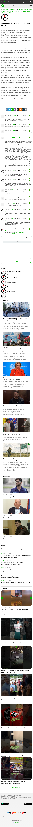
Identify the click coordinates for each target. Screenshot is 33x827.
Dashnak (14, 115)
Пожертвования (28, 801)
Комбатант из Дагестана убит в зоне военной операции (14, 570)
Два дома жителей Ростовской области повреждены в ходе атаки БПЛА (12, 563)
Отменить (16, 261)
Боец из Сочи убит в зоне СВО (12, 434)
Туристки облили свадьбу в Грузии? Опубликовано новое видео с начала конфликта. (15, 699)
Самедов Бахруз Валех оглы (11, 497)
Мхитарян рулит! (11, 291)
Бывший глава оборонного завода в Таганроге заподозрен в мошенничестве (15, 576)
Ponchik (13, 189)
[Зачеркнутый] (13, 242)
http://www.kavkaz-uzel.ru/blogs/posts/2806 (14, 233)
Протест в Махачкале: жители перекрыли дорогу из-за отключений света (15, 671)
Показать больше (16, 787)
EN (4, 1)
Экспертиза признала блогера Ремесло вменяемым (14, 407)
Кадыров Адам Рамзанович (11, 539)
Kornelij (13, 170)
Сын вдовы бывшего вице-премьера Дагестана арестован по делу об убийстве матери (15, 549)
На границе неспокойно (13, 277)
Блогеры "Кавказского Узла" (13, 11)
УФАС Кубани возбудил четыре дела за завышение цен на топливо (14, 349)
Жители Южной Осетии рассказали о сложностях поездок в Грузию (14, 460)
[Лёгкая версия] (8, 1)
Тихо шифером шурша (13, 282)
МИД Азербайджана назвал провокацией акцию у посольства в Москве (15, 319)
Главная (3, 11)
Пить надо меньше (12, 296)
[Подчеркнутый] (10, 242)
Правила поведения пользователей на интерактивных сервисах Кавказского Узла (16, 817)
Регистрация (16, 257)
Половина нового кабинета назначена (17, 286)
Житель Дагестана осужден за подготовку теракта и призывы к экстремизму (16, 556)
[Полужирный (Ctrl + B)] (4, 242)
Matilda (13, 124)
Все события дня (27, 585)
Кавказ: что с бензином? (9, 9)
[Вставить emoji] (17, 242)
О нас (2, 801)
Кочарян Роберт (7, 518)
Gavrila (13, 197)
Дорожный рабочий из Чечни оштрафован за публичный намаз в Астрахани (14, 610)
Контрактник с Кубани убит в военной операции (15, 582)
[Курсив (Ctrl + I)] (7, 242)
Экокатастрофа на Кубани (25, 9)
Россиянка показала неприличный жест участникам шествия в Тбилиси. (13, 782)
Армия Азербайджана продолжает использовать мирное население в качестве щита (18, 272)
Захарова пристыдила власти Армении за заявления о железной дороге (15, 378)
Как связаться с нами (14, 801)
